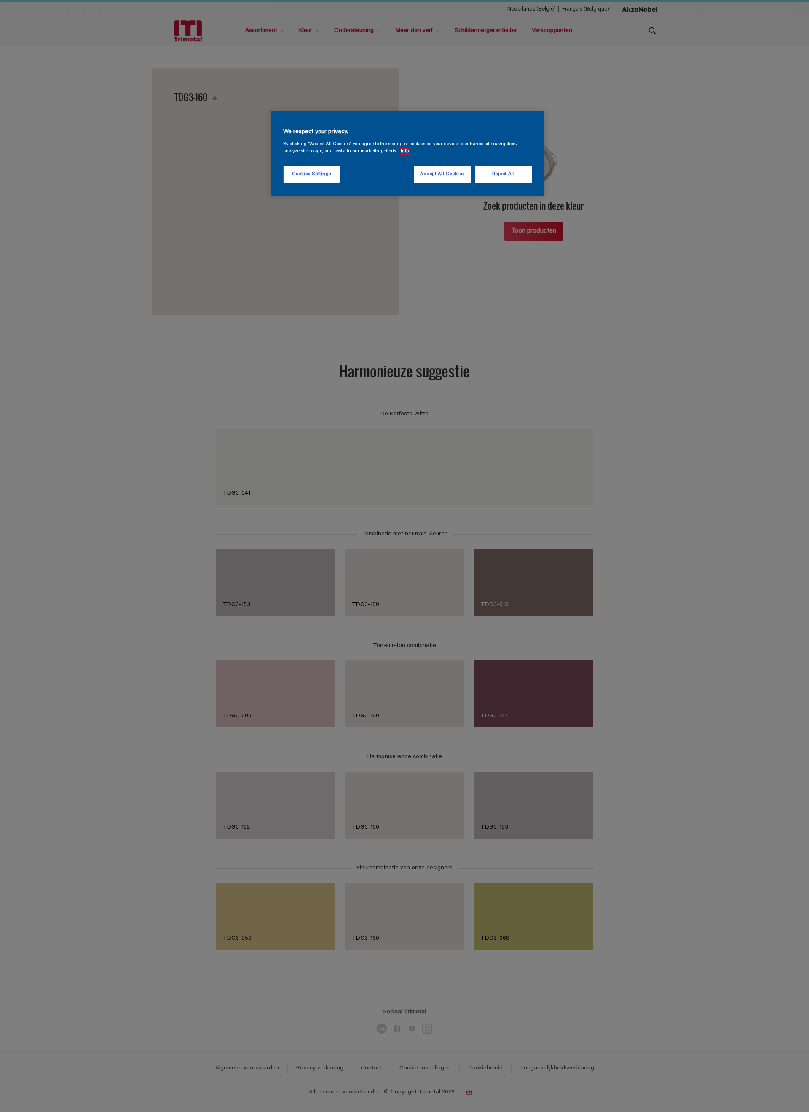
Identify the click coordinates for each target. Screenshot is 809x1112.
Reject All (503, 174)
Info (405, 151)
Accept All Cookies (442, 174)
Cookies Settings (311, 174)
